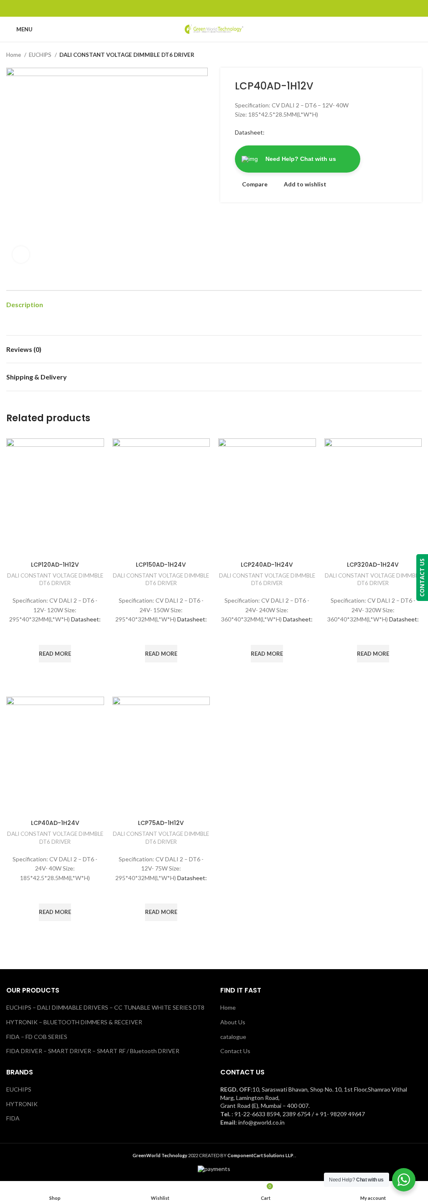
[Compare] (55, 546)
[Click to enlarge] (21, 254)
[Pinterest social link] (214, 8)
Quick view (55, 672)
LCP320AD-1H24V (373, 564)
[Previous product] (401, 55)
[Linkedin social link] (224, 8)
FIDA (13, 1118)
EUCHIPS (41, 54)
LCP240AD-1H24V (267, 564)
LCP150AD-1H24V (161, 564)
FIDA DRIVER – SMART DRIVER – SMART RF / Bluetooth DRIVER (92, 1050)
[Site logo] (214, 28)
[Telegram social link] (233, 8)
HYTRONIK (22, 1103)
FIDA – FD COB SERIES (36, 1036)
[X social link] (204, 8)
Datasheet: (250, 132)
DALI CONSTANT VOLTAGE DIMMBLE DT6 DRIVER (126, 54)
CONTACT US (422, 577)
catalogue (233, 1036)
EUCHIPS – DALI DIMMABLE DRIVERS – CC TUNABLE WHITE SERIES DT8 (105, 1007)
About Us (232, 1022)
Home (14, 54)
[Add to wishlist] (55, 634)
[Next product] (417, 55)
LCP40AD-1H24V (55, 823)
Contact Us (235, 1050)
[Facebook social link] (195, 8)
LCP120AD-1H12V (55, 564)
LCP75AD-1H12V (161, 823)
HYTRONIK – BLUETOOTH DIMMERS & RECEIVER (74, 1022)
